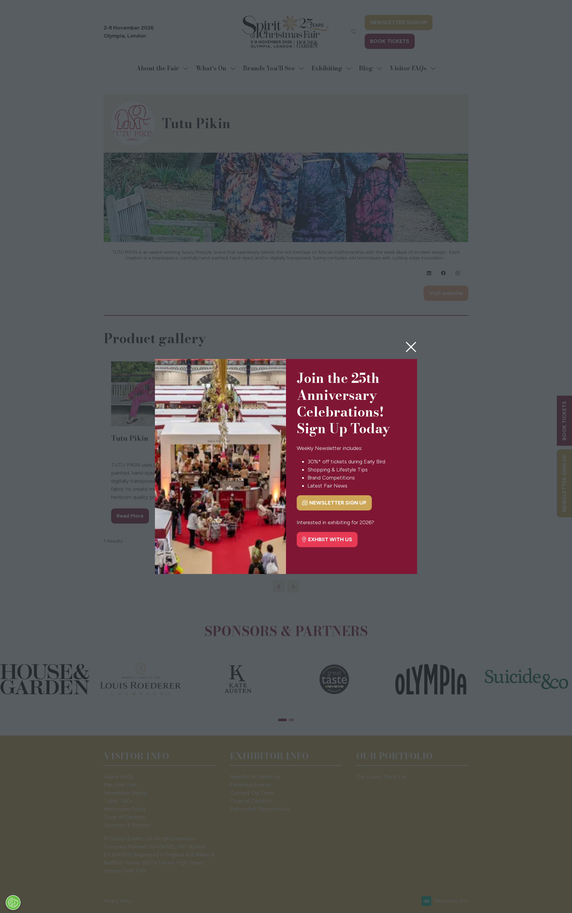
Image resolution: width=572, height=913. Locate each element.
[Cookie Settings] (13, 902)
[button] (411, 347)
